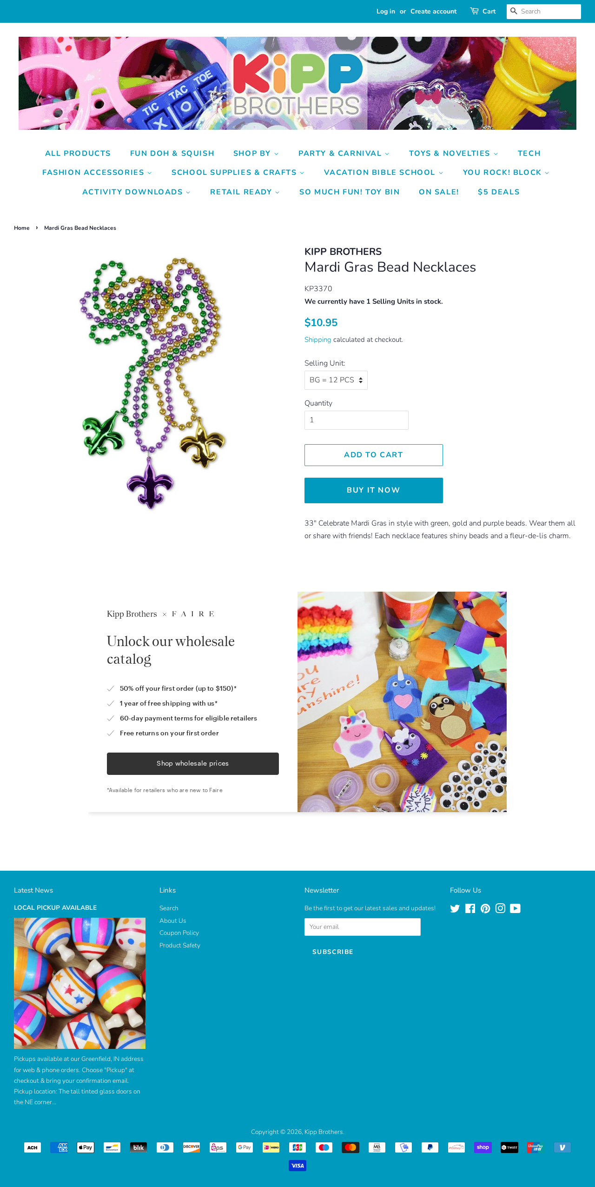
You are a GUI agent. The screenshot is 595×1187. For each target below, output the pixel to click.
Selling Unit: (324, 363)
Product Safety (179, 945)
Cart (489, 11)
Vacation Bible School (381, 172)
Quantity (318, 403)
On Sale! (439, 192)
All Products (78, 153)
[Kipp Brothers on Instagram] (500, 910)
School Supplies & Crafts (235, 172)
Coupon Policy (179, 932)
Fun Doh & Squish (172, 153)
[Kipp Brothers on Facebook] (470, 910)
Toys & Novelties (451, 153)
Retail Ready (242, 192)
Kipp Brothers (323, 1131)
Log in (386, 11)
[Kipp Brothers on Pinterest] (485, 910)
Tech (529, 153)
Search (168, 908)
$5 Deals (499, 192)
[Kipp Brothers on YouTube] (515, 910)
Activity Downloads (133, 192)
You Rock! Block (504, 172)
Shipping (317, 339)
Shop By (253, 153)
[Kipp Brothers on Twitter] (455, 910)
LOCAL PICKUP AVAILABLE (55, 907)
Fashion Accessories (94, 172)
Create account (433, 11)
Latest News (33, 890)
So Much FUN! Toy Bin (349, 192)
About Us (172, 920)
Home (22, 228)
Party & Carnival (341, 153)
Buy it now (373, 490)
